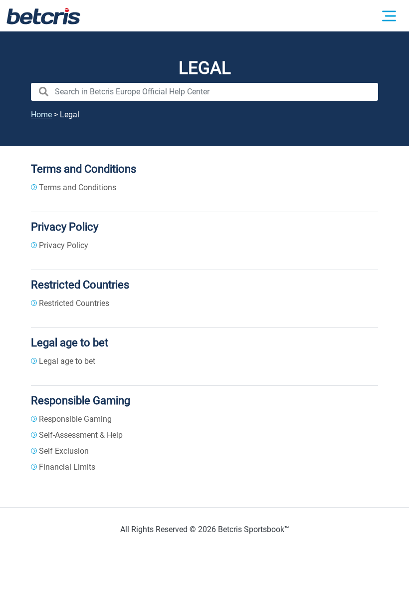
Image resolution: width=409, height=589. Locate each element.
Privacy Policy (64, 226)
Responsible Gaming (80, 400)
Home (41, 114)
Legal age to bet (69, 342)
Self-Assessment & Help (81, 435)
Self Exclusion (64, 451)
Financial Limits (67, 467)
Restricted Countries (80, 284)
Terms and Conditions (83, 168)
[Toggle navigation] (389, 16)
